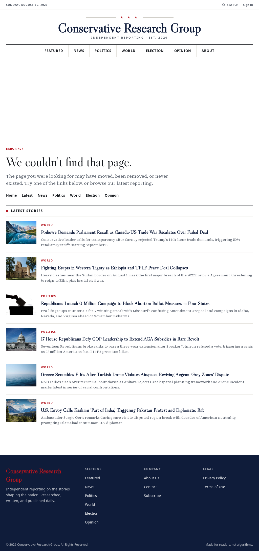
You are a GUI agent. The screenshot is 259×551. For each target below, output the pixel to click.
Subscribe (153, 495)
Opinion (186, 51)
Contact (151, 486)
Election (157, 51)
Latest (28, 195)
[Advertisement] (129, 95)
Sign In (248, 5)
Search (232, 5)
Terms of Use (214, 486)
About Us (152, 477)
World (129, 51)
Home (11, 195)
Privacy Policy (215, 477)
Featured (50, 51)
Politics (102, 51)
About (212, 51)
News (77, 51)
